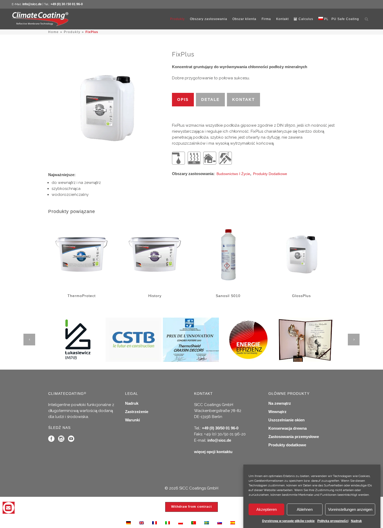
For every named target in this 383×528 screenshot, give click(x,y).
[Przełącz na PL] (180, 522)
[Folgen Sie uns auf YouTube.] (71, 440)
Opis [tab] (183, 99)
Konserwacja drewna (287, 428)
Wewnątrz (277, 411)
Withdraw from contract (191, 506)
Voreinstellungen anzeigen (350, 509)
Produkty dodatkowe (270, 174)
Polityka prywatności (332, 521)
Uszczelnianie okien (286, 420)
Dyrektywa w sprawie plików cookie (288, 521)
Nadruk (356, 521)
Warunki (132, 420)
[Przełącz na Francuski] (154, 522)
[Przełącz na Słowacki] (220, 522)
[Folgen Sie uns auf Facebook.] (51, 440)
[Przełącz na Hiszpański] (233, 522)
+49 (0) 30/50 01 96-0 (220, 428)
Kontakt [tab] (243, 99)
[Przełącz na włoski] (167, 522)
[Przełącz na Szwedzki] (206, 522)
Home (53, 32)
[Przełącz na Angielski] (141, 522)
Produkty (72, 32)
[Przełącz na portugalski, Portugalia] (193, 522)
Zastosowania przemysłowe (293, 436)
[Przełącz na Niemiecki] (128, 522)
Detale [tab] (210, 99)
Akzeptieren (266, 509)
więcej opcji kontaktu (213, 451)
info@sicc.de (32, 4)
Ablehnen (305, 509)
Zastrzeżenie (136, 411)
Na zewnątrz (279, 403)
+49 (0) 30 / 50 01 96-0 (67, 4)
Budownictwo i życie (233, 174)
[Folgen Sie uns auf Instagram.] (61, 440)
